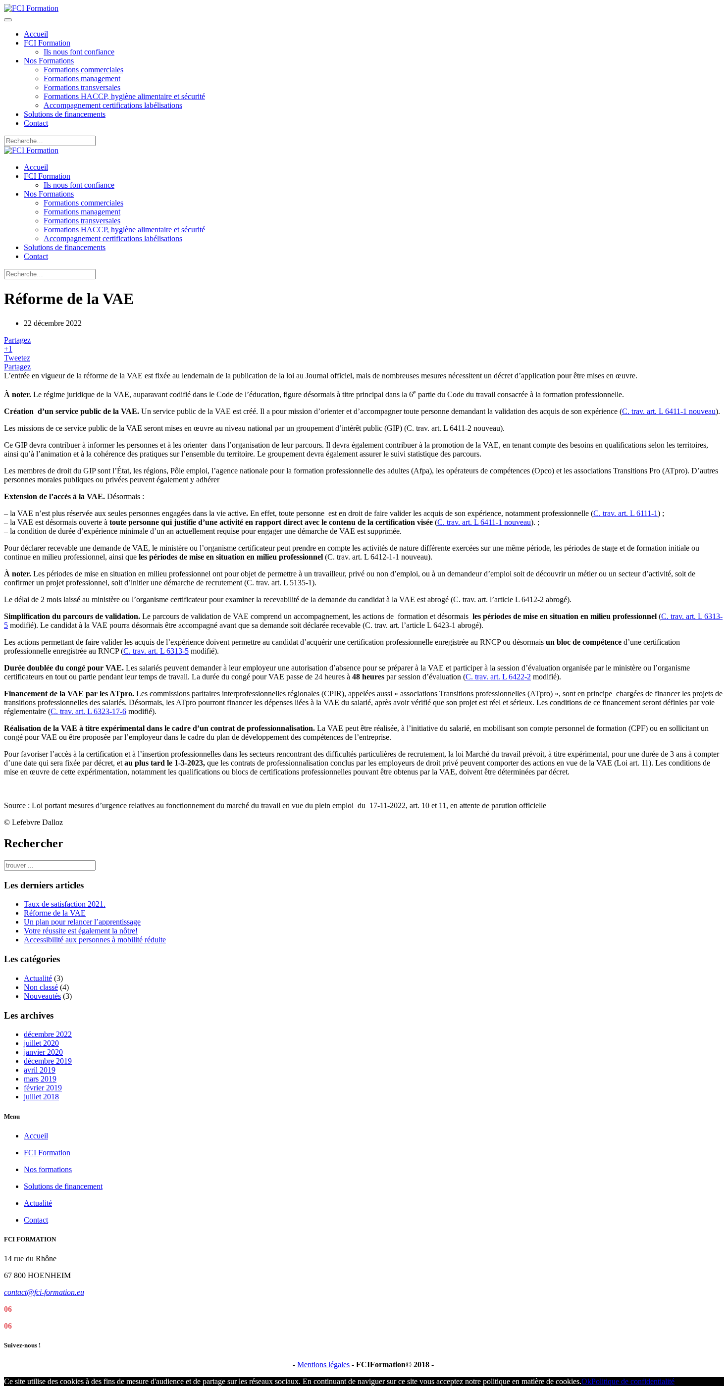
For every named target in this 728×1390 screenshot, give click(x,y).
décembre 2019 (48, 1061)
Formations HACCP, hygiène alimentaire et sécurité (124, 96)
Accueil (36, 34)
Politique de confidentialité (633, 1381)
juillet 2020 (41, 1043)
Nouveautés (42, 996)
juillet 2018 (41, 1096)
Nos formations (48, 1169)
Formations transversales (82, 87)
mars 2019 (40, 1079)
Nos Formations (49, 60)
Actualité (38, 978)
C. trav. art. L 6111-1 (625, 513)
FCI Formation (47, 43)
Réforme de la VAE (55, 913)
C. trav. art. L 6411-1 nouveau (669, 411)
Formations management (82, 78)
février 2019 (43, 1087)
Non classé (41, 987)
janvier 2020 (43, 1052)
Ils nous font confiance (79, 52)
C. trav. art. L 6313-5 (156, 651)
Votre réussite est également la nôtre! (81, 931)
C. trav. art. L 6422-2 (498, 676)
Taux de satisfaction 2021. (64, 904)
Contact (36, 123)
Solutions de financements (64, 114)
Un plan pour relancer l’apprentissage (82, 922)
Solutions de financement (63, 1186)
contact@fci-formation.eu (44, 1292)
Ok (586, 1381)
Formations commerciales (83, 69)
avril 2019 (39, 1070)
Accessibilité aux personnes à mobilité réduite (95, 939)
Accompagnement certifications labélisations (113, 105)
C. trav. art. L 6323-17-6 (88, 711)
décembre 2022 (48, 1034)
